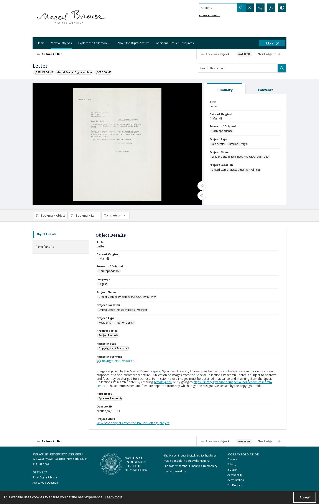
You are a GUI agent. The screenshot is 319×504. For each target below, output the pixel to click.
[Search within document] (282, 68)
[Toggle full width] (201, 185)
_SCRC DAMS (103, 72)
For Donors (234, 485)
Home (41, 43)
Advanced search (209, 15)
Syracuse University (110, 398)
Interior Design (238, 144)
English (103, 284)
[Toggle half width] (201, 195)
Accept (304, 497)
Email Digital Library (45, 477)
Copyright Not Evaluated (114, 348)
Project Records (108, 335)
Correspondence (222, 131)
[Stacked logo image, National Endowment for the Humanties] (124, 464)
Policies (232, 459)
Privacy (231, 464)
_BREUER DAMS (44, 72)
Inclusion (232, 469)
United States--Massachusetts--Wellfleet (236, 170)
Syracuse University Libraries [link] (58, 454)
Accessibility (234, 475)
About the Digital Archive (134, 43)
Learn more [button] (113, 497)
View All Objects (61, 43)
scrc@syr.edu (163, 382)
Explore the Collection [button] (92, 43)
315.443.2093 (41, 464)
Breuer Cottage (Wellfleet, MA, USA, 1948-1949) (240, 157)
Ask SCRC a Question (45, 482)
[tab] (224, 88)
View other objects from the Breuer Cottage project (133, 423)
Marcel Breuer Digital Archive (74, 72)
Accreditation (235, 480)
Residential (218, 144)
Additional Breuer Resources (175, 43)
